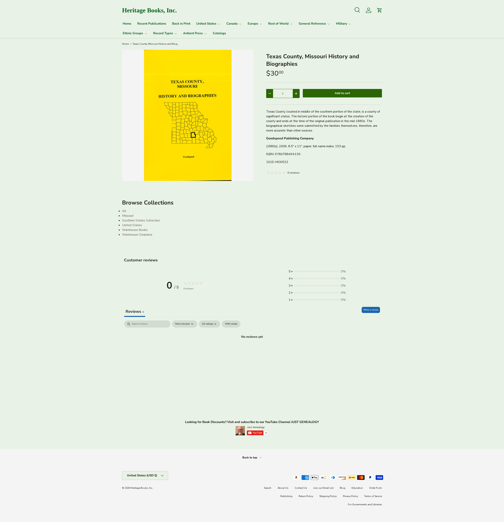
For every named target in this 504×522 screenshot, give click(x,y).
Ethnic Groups (133, 33)
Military (341, 23)
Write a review (370, 309)
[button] (317, 271)
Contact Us (301, 488)
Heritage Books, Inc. (142, 488)
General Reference (312, 23)
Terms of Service (373, 496)
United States (206, 23)
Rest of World (278, 23)
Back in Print (181, 23)
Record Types (163, 33)
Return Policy (306, 496)
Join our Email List (323, 488)
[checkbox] (231, 324)
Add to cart (342, 93)
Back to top (250, 457)
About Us (283, 488)
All (124, 211)
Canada (232, 23)
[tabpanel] (252, 350)
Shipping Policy (328, 496)
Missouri (127, 216)
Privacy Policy (350, 496)
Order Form (375, 488)
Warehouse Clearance (137, 234)
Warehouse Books (135, 230)
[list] (187, 115)
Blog (342, 488)
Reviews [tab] (135, 311)
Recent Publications (151, 23)
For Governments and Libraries (365, 504)
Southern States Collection (141, 220)
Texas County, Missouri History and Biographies (156, 44)
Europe (253, 23)
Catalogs (219, 33)
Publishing (286, 496)
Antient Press (193, 33)
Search (267, 488)
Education (357, 488)
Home (127, 23)
